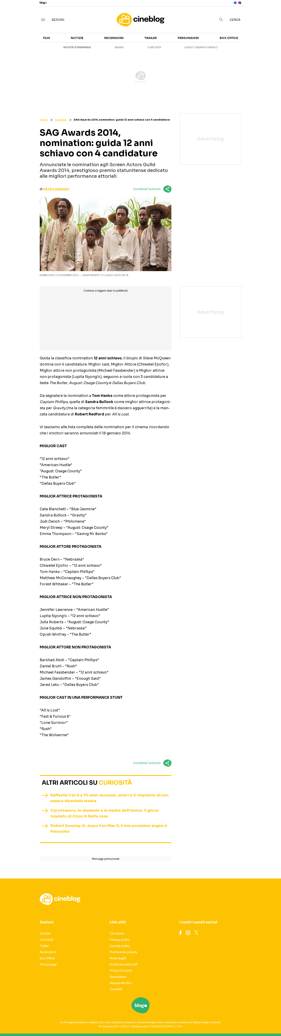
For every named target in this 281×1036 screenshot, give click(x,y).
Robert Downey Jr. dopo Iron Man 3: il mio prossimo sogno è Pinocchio (108, 828)
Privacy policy (120, 940)
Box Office (245, 48)
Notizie (77, 38)
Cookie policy (120, 946)
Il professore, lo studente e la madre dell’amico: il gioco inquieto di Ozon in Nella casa (104, 813)
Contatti (116, 989)
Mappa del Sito (121, 983)
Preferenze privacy (123, 952)
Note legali (118, 958)
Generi (119, 47)
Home (43, 119)
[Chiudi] (271, 11)
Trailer (242, 40)
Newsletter (118, 977)
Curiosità (154, 47)
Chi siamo (117, 933)
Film (46, 38)
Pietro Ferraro (56, 189)
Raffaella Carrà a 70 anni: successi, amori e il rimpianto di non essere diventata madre (109, 798)
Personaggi (188, 38)
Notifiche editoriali (123, 964)
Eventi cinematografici (201, 47)
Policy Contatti (121, 970)
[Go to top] (241, 1022)
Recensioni (113, 38)
